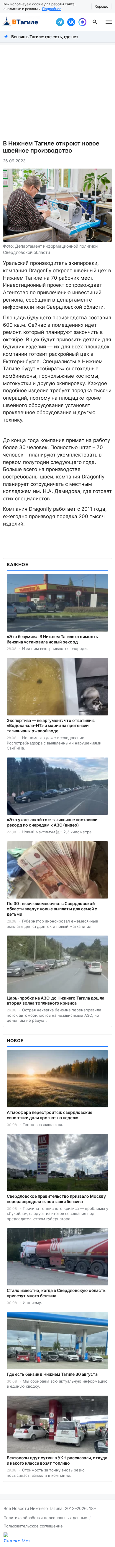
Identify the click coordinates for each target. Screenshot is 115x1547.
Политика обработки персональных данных (45, 1517)
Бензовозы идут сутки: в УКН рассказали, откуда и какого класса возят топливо (57, 1460)
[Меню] (109, 22)
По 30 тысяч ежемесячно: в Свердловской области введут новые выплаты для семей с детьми (52, 909)
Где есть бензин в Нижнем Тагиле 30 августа (52, 1374)
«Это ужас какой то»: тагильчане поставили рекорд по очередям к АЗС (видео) (52, 822)
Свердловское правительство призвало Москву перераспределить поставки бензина (56, 1199)
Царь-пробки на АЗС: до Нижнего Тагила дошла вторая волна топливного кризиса (55, 1000)
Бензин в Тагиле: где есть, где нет (44, 36)
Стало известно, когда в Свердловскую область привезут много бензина (56, 1293)
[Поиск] (95, 22)
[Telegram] (59, 21)
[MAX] (82, 21)
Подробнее (51, 9)
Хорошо (101, 6)
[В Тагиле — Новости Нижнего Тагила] (26, 22)
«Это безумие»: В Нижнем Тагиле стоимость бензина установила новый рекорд (52, 639)
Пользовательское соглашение (33, 1526)
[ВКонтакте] (71, 21)
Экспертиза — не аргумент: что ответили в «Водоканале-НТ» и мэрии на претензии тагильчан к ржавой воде (51, 726)
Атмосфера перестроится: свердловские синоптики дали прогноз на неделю (49, 1115)
